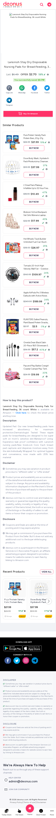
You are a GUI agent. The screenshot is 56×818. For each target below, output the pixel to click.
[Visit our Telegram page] (35, 660)
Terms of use (29, 802)
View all (46, 572)
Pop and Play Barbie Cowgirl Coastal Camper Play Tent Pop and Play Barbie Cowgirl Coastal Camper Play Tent (36, 367)
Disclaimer (41, 802)
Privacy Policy (16, 802)
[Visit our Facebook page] (8, 660)
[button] (49, 601)
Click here (21, 412)
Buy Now (34, 148)
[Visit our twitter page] (17, 660)
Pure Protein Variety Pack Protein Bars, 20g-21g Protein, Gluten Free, (14, 603)
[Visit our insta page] (26, 660)
